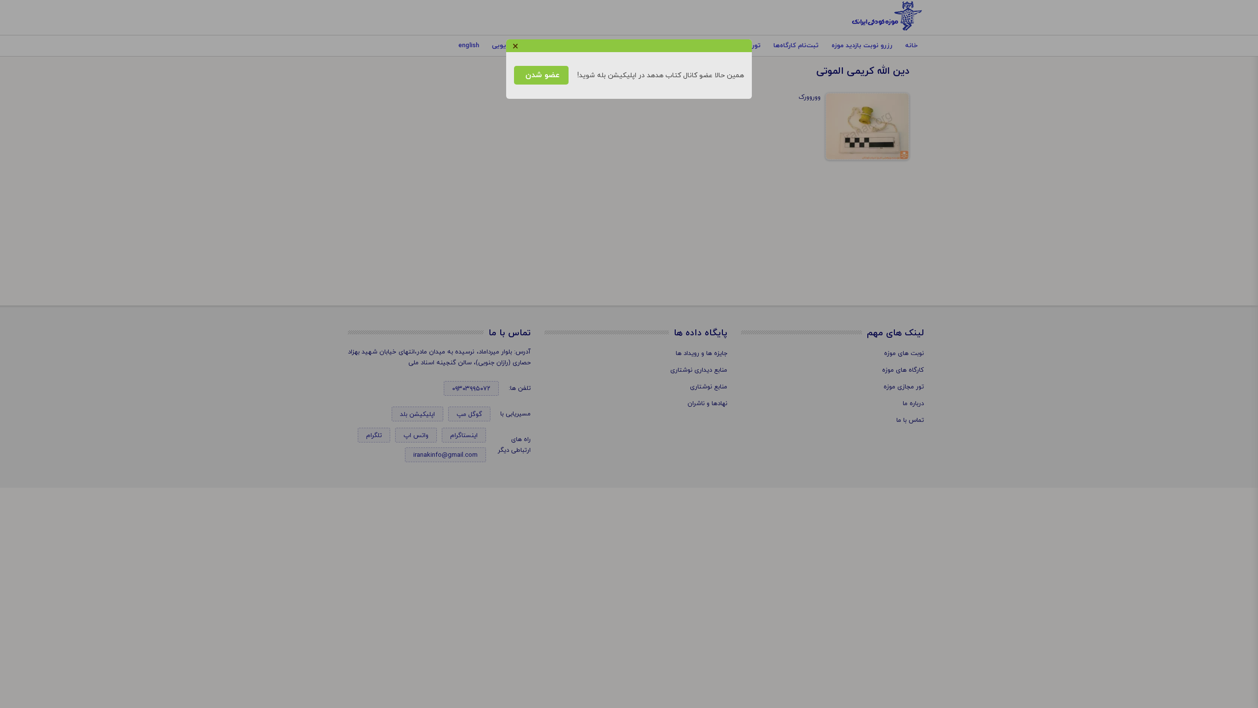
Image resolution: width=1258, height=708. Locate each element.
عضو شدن (541, 75)
